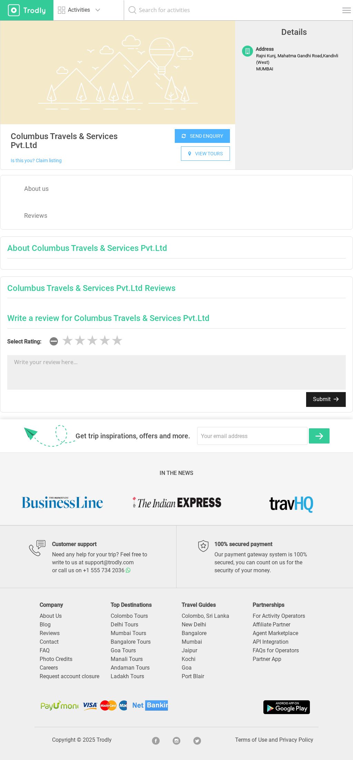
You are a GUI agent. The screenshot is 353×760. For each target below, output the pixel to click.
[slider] (92, 341)
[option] (117, 72)
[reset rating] (54, 341)
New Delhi (194, 624)
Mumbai (192, 642)
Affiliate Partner (271, 624)
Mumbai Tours (128, 633)
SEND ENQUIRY (204, 136)
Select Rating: (24, 341)
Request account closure (69, 676)
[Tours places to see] (26, 10)
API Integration (271, 642)
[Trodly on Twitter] (197, 740)
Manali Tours (127, 659)
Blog (45, 624)
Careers (49, 667)
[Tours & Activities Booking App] (244, 707)
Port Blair (193, 676)
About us (36, 188)
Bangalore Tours (131, 642)
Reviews (35, 215)
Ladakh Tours (127, 676)
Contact (49, 642)
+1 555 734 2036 (104, 570)
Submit (322, 399)
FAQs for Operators (276, 650)
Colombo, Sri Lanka (205, 616)
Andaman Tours (130, 667)
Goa (187, 667)
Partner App (267, 659)
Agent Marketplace (275, 633)
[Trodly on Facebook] (156, 740)
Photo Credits (56, 659)
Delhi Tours (124, 624)
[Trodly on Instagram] (176, 740)
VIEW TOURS (207, 153)
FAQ (45, 650)
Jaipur (189, 650)
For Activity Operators (279, 616)
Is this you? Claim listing (36, 160)
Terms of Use (251, 740)
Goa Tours (123, 650)
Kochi (188, 659)
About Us (51, 616)
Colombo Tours (129, 616)
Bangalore (194, 633)
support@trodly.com (109, 562)
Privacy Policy (296, 740)
